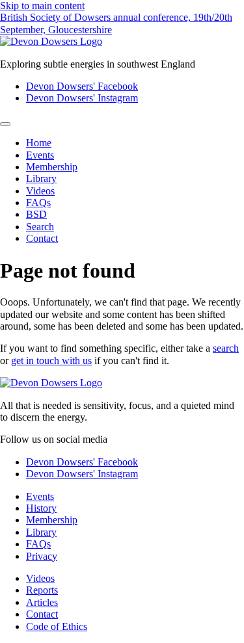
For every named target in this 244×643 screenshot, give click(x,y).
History (41, 508)
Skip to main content (42, 5)
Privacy (41, 556)
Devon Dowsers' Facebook (82, 86)
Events (40, 155)
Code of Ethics (56, 626)
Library (41, 178)
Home (38, 142)
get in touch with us (51, 360)
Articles (42, 602)
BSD (36, 214)
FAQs (38, 202)
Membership (51, 166)
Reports (42, 590)
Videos (40, 190)
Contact (42, 238)
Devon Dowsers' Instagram (82, 97)
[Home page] (51, 41)
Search (40, 226)
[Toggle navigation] (5, 124)
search (226, 348)
